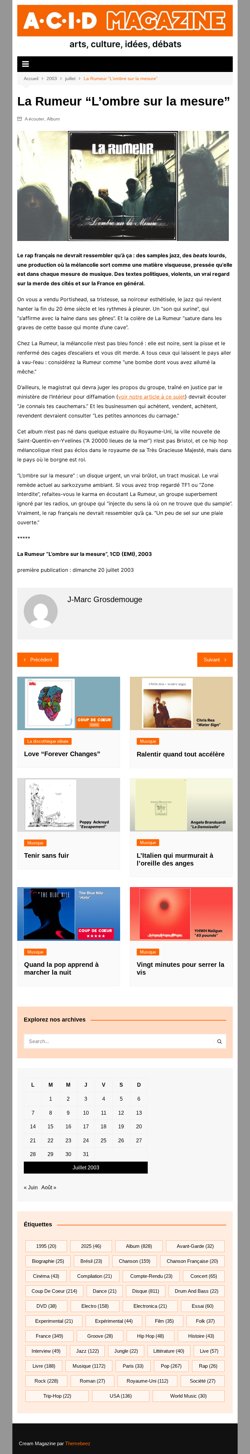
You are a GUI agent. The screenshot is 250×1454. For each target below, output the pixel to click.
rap (208, 1366)
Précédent (41, 659)
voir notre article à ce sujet (151, 396)
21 (33, 1140)
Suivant (212, 659)
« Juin (31, 1187)
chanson (134, 1261)
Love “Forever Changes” (62, 753)
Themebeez (77, 1443)
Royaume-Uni (147, 1381)
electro (95, 1306)
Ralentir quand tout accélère (181, 754)
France (49, 1336)
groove (100, 1336)
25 (103, 1140)
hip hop (150, 1336)
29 (50, 1154)
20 (139, 1126)
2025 (91, 1246)
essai (203, 1306)
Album (53, 118)
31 (86, 1154)
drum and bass (196, 1291)
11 (103, 1113)
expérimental (114, 1321)
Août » (48, 1187)
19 (121, 1126)
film (164, 1321)
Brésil (91, 1261)
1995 (46, 1246)
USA (121, 1396)
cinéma (46, 1276)
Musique (148, 741)
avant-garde (195, 1246)
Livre (44, 1366)
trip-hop (57, 1396)
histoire (201, 1336)
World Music (188, 1396)
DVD (46, 1306)
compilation (94, 1276)
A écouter (34, 118)
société (202, 1381)
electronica (150, 1306)
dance (105, 1291)
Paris (133, 1366)
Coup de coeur (54, 1291)
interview (46, 1351)
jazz (87, 1351)
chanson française (192, 1261)
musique (89, 1366)
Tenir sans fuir (46, 855)
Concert (203, 1276)
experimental (54, 1321)
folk (205, 1321)
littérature (168, 1351)
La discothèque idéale (47, 741)
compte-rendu (151, 1276)
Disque (145, 1291)
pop (171, 1366)
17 (86, 1126)
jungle (126, 1351)
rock (46, 1381)
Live (209, 1351)
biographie (48, 1261)
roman (92, 1381)
